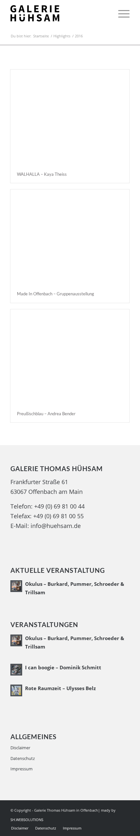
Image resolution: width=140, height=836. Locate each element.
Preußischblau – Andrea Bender (46, 413)
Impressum (21, 769)
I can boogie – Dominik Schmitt (63, 667)
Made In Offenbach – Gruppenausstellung (55, 293)
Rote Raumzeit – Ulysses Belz (60, 688)
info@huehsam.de (56, 526)
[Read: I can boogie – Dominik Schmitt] (16, 669)
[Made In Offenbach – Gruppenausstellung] (69, 237)
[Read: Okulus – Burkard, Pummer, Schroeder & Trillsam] (16, 586)
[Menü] (121, 13)
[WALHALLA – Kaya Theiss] (69, 117)
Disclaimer (20, 748)
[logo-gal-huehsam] (57, 13)
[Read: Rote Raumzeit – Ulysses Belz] (16, 690)
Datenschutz (22, 758)
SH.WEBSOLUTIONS (27, 819)
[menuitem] (121, 13)
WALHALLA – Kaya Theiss (42, 174)
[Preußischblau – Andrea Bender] (69, 357)
